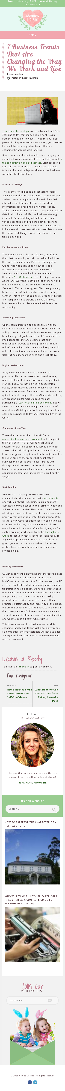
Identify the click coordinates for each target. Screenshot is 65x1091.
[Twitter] (35, 1082)
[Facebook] (29, 1082)
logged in (23, 667)
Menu (32, 34)
